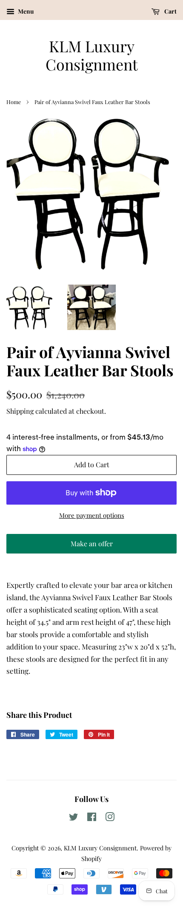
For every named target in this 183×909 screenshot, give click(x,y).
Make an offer (91, 546)
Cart (170, 11)
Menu (25, 11)
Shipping (20, 411)
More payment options (91, 515)
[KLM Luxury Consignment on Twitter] (73, 818)
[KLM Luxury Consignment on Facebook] (92, 818)
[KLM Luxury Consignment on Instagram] (109, 818)
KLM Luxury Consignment (92, 55)
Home (13, 101)
